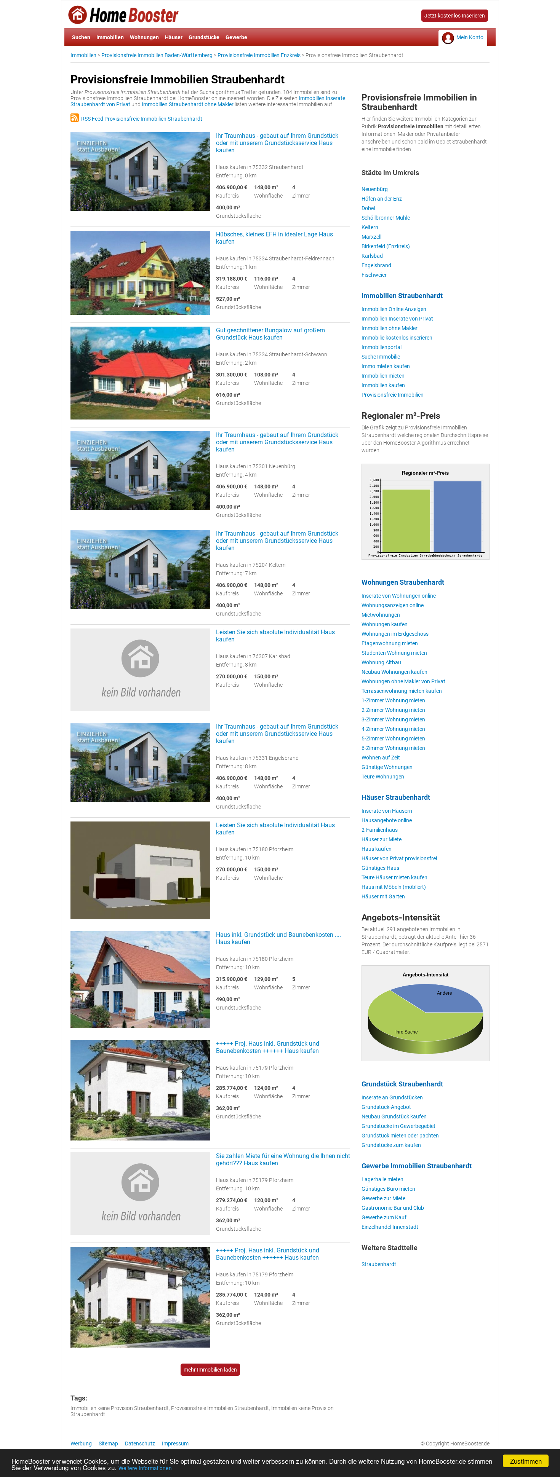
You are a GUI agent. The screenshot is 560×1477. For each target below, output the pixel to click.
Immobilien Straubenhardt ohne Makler (188, 104)
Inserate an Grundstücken (392, 1097)
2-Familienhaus (380, 830)
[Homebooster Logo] (123, 21)
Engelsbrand (376, 265)
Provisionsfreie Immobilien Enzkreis (259, 55)
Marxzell (371, 237)
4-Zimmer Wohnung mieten (393, 729)
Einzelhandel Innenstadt (390, 1227)
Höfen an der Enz (382, 199)
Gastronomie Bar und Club (393, 1208)
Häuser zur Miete (382, 839)
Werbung (81, 1443)
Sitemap (108, 1443)
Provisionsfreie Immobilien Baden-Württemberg (157, 55)
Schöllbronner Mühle (386, 218)
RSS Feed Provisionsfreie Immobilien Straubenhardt (140, 119)
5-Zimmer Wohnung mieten (393, 738)
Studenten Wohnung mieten (394, 653)
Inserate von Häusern (387, 811)
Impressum (175, 1443)
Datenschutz (140, 1443)
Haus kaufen (377, 849)
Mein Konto (469, 37)
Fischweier (374, 275)
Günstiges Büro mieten (388, 1189)
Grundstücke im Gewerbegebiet (398, 1126)
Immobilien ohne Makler (390, 328)
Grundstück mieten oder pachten (400, 1135)
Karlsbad (372, 256)
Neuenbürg (375, 189)
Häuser (173, 37)
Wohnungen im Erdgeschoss (395, 634)
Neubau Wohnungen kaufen (394, 672)
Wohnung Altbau (381, 662)
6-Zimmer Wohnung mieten (393, 748)
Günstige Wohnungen (387, 767)
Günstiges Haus (380, 868)
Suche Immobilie (381, 357)
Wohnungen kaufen (385, 624)
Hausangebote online (387, 820)
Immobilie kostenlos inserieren (397, 338)
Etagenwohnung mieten (390, 643)
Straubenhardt (379, 1264)
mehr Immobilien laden (210, 1370)
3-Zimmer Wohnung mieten (393, 719)
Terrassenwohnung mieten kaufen (402, 691)
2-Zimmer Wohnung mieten (393, 710)
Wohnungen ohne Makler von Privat (403, 681)
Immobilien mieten (383, 376)
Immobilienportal (382, 347)
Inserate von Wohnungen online (399, 596)
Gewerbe (236, 37)
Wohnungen (144, 37)
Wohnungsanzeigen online (393, 605)
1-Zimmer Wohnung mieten (393, 700)
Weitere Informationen (145, 1468)
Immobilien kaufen (383, 385)
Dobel (368, 208)
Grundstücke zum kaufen (391, 1145)
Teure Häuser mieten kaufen (394, 877)
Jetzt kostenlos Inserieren (454, 16)
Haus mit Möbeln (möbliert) (394, 887)
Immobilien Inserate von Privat (397, 319)
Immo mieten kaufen (386, 366)
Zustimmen (526, 1461)
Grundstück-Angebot (386, 1107)
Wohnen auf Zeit (381, 757)
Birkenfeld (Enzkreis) (386, 246)
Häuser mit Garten (383, 896)
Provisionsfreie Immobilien (393, 395)
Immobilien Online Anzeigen (394, 309)
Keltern (370, 227)
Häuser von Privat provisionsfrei (399, 858)
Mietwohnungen (381, 615)
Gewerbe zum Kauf (384, 1217)
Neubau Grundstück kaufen (394, 1116)
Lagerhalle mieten (382, 1179)
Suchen (81, 37)
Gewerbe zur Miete (383, 1198)
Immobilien (110, 37)
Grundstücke (204, 37)
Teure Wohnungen (383, 777)
